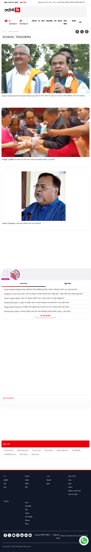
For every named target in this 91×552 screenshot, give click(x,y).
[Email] (30, 535)
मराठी (47, 535)
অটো (26, 510)
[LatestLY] (12, 11)
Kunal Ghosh (49, 451)
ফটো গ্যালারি (28, 517)
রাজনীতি (6, 480)
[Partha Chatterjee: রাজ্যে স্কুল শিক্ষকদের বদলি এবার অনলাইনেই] (45, 196)
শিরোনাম (6, 501)
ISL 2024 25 (76, 451)
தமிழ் (58, 538)
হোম (3, 31)
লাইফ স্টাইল (65, 23)
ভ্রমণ (69, 484)
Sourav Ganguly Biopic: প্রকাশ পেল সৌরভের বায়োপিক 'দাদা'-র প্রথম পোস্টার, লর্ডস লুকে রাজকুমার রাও (34, 298)
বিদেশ (43, 21)
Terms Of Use (73, 536)
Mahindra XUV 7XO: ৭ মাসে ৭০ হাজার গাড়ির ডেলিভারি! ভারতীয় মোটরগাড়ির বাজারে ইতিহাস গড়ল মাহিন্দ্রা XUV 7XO (58, 2)
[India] (80, 22)
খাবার (69, 480)
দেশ (39, 21)
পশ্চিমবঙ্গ (34, 21)
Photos (27, 520)
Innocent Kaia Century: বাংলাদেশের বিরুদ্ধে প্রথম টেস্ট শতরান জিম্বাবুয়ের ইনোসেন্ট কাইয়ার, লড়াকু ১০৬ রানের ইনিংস (37, 311)
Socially (24, 24)
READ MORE (45, 316)
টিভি (26, 487)
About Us (64, 536)
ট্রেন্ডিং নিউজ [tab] (67, 284)
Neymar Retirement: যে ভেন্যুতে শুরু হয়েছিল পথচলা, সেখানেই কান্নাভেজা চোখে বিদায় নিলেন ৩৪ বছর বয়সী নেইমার (36, 303)
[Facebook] (77, 31)
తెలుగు (56, 535)
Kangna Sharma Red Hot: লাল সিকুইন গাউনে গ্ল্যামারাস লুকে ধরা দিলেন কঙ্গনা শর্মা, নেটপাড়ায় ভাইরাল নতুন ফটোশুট (36, 307)
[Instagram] (18, 535)
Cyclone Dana (8, 451)
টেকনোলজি (49, 21)
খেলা (55, 21)
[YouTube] (13, 535)
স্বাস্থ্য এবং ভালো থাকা (74, 491)
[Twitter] (82, 31)
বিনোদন (60, 21)
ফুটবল (48, 484)
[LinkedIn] (22, 535)
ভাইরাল (74, 21)
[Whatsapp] (87, 31)
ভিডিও (27, 524)
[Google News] (26, 535)
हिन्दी (42, 535)
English (37, 535)
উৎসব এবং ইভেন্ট (72, 494)
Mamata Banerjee (22, 451)
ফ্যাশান (70, 487)
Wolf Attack (24, 455)
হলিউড (27, 484)
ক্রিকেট (49, 480)
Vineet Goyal (36, 451)
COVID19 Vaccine (10, 455)
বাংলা (51, 535)
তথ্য (5, 484)
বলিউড (27, 480)
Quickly (13, 24)
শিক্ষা (5, 487)
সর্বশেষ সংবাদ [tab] (23, 284)
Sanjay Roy (35, 455)
